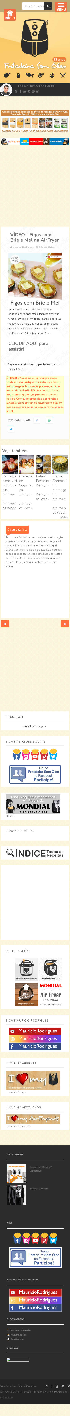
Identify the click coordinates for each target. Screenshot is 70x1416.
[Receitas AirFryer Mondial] (50, 994)
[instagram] (16, 91)
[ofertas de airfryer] (35, 141)
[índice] (35, 853)
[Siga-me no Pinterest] (44, 754)
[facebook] (20, 91)
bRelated (64, 517)
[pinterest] (29, 91)
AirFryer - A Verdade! (39, 1189)
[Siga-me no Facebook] (17, 754)
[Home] (35, 37)
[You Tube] (35, 1031)
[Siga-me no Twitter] (53, 754)
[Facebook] (35, 1046)
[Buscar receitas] (48, 6)
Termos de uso (42, 1392)
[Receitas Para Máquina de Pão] (50, 969)
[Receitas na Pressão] (26, 969)
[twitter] (37, 91)
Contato (26, 1392)
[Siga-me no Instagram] (26, 754)
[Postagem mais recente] (5, 623)
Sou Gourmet (17, 1339)
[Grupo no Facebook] (35, 774)
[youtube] (25, 91)
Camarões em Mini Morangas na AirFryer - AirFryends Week (10, 492)
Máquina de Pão (19, 1335)
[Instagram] (35, 1039)
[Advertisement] (35, 185)
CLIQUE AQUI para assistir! (28, 346)
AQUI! (19, 369)
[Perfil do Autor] (5, 89)
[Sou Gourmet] (26, 994)
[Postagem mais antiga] (65, 623)
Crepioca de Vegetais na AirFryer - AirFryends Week (25, 492)
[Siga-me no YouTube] (35, 754)
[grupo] (33, 91)
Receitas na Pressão (21, 1330)
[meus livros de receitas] (35, 121)
